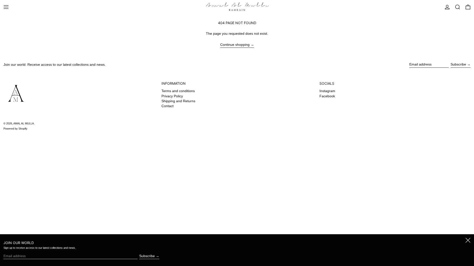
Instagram (327, 91)
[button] (457, 7)
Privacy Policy (172, 96)
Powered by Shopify (15, 128)
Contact (167, 106)
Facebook (327, 96)
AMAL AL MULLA (23, 123)
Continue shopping (235, 45)
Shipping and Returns (178, 101)
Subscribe (458, 64)
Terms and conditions (178, 91)
